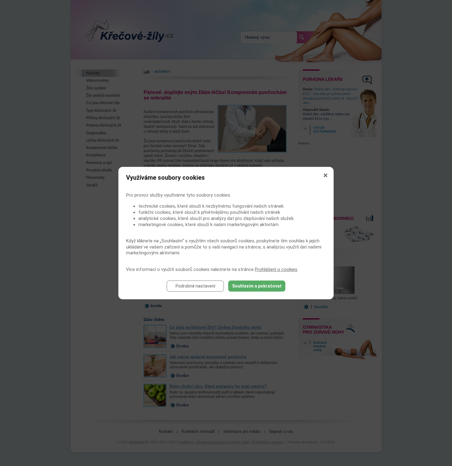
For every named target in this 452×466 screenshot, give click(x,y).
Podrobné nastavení (195, 286)
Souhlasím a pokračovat (257, 286)
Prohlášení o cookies (276, 269)
